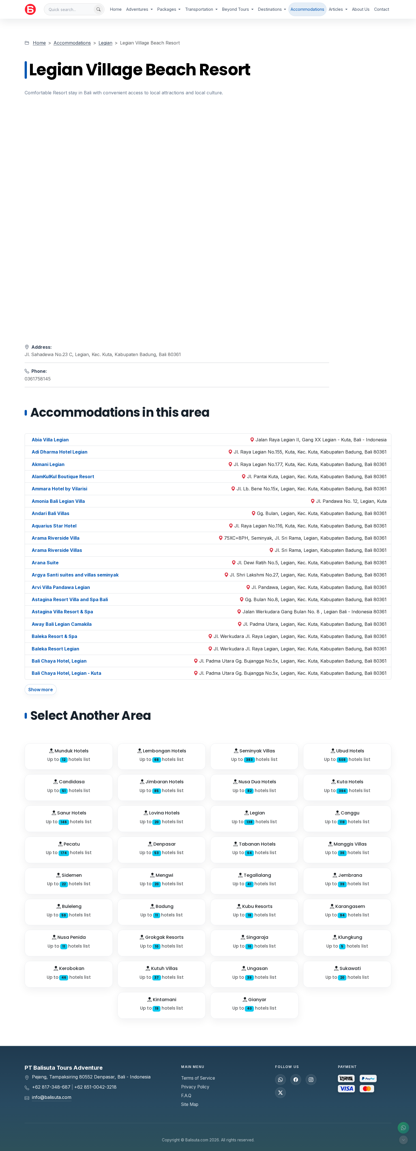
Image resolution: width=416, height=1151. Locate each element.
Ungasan (257, 968)
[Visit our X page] (280, 1092)
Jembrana (349, 875)
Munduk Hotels (71, 751)
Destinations (270, 9)
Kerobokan (71, 968)
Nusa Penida (71, 937)
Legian (105, 43)
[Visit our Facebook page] (295, 1079)
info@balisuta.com (51, 1097)
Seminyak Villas (256, 751)
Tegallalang (257, 875)
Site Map (189, 1104)
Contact (381, 9)
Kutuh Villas (164, 968)
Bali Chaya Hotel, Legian (59, 661)
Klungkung (349, 937)
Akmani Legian (48, 464)
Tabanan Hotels (257, 844)
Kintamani (164, 999)
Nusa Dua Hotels (256, 781)
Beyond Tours (236, 9)
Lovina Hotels (164, 813)
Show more (40, 689)
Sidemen (71, 875)
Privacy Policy (195, 1087)
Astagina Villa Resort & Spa (62, 611)
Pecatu (71, 844)
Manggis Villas (350, 844)
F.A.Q (186, 1095)
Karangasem (349, 906)
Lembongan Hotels (164, 751)
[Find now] (98, 9)
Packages (167, 9)
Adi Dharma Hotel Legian (59, 452)
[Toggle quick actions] (403, 1139)
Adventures (137, 9)
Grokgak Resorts (164, 937)
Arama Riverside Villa (56, 538)
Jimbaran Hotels (164, 781)
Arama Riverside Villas (57, 550)
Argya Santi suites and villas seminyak (75, 575)
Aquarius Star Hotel (54, 526)
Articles (336, 9)
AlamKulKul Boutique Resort (63, 476)
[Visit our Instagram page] (311, 1079)
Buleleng (71, 906)
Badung (164, 906)
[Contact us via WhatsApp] (403, 1128)
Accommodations (307, 9)
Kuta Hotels (349, 781)
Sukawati (349, 968)
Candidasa (71, 781)
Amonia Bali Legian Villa (58, 501)
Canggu (349, 813)
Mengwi (164, 875)
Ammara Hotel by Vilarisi (59, 489)
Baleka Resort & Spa (54, 636)
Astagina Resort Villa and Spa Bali (70, 599)
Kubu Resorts (257, 906)
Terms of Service (198, 1078)
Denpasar (164, 844)
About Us (361, 9)
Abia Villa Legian (50, 439)
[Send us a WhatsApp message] (280, 1079)
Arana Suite (45, 562)
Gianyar (256, 999)
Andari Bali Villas (50, 513)
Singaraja (256, 937)
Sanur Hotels (71, 813)
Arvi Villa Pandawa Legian (61, 587)
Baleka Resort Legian (55, 649)
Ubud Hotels (349, 751)
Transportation (199, 9)
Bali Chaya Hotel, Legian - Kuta (66, 673)
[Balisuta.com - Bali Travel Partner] (30, 9)
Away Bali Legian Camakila (62, 624)
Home (116, 9)
